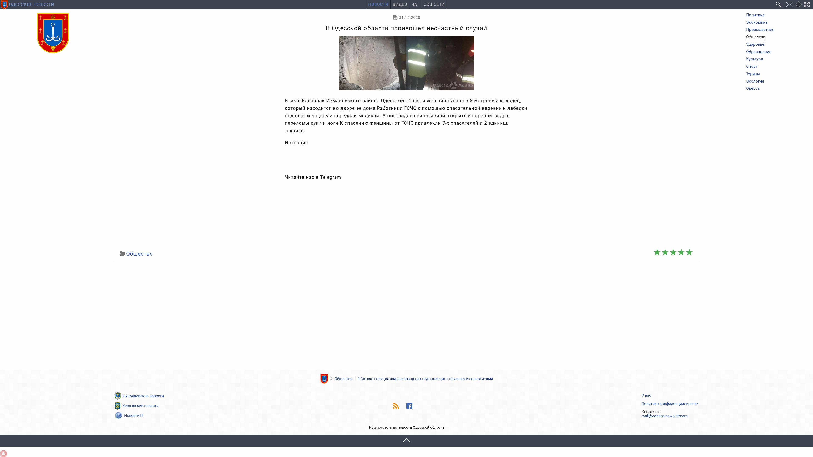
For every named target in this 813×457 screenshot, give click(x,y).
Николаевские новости (143, 396)
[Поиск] (778, 4)
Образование (758, 52)
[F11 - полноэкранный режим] (806, 4)
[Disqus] (406, 317)
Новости (378, 4)
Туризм (753, 74)
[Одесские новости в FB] (409, 406)
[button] (406, 441)
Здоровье (755, 45)
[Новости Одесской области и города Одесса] (53, 33)
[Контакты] (789, 4)
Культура (754, 59)
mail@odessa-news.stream (665, 416)
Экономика (756, 23)
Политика (755, 15)
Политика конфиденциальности (670, 404)
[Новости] (324, 379)
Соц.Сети (434, 4)
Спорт (751, 67)
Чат (415, 4)
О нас (646, 395)
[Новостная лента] (396, 406)
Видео (400, 4)
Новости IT (134, 415)
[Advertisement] (406, 215)
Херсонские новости (140, 405)
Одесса (753, 89)
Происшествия (760, 30)
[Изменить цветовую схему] (799, 4)
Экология (755, 81)
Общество (755, 37)
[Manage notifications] (3, 453)
